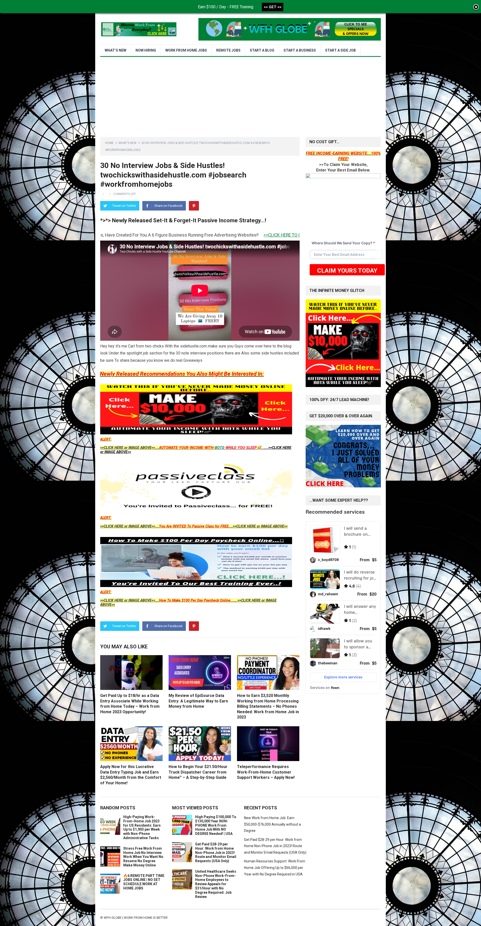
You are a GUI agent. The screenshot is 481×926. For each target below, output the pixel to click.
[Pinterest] (194, 206)
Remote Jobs (228, 50)
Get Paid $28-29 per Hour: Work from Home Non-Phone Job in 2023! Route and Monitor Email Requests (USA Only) (215, 852)
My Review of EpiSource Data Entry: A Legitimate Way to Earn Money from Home (198, 701)
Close (476, 7)
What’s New (115, 50)
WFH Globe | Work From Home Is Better (136, 917)
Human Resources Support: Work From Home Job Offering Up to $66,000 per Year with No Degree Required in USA (274, 867)
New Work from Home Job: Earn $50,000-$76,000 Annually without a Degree (272, 824)
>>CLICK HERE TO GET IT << (210, 235)
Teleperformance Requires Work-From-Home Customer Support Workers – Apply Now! (266, 772)
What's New (127, 143)
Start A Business (300, 50)
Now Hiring (146, 50)
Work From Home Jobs (186, 50)
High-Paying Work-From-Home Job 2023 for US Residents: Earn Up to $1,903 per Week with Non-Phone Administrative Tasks (142, 827)
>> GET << (272, 7)
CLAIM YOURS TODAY (347, 270)
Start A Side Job (340, 50)
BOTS (219, 448)
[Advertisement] (240, 94)
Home (109, 143)
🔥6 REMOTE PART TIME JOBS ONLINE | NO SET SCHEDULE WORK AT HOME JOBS (143, 882)
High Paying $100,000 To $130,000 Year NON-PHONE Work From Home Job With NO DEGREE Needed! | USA (215, 825)
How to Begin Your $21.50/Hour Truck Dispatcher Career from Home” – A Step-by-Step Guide (198, 772)
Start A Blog (262, 50)
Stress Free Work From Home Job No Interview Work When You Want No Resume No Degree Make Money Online (143, 856)
